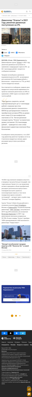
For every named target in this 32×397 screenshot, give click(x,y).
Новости (4, 342)
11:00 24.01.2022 (6, 15)
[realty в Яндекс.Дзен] (11, 333)
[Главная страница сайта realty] (9, 11)
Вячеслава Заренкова (9, 214)
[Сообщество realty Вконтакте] (17, 333)
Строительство (26, 257)
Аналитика (10, 342)
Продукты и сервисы (23, 344)
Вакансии (4, 351)
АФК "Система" (15, 209)
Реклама (13, 344)
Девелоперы (11, 257)
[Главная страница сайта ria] (1, 11)
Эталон (19, 62)
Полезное (24, 342)
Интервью (17, 342)
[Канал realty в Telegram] (23, 333)
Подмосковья (12, 207)
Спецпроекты (5, 344)
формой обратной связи (16, 377)
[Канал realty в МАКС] (4, 333)
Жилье (18, 257)
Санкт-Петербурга (20, 205)
